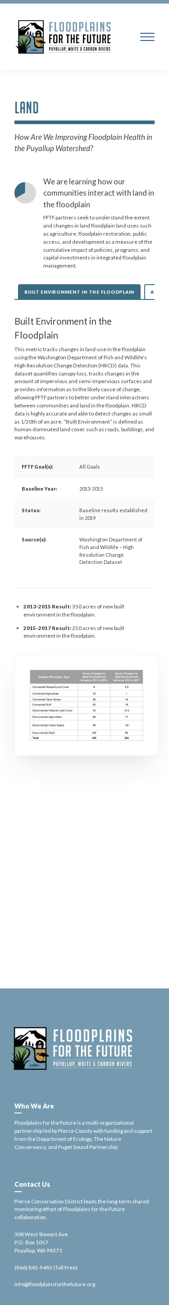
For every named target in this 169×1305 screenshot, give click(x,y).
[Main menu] (147, 37)
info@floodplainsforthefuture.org (54, 1284)
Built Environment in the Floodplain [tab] (79, 292)
